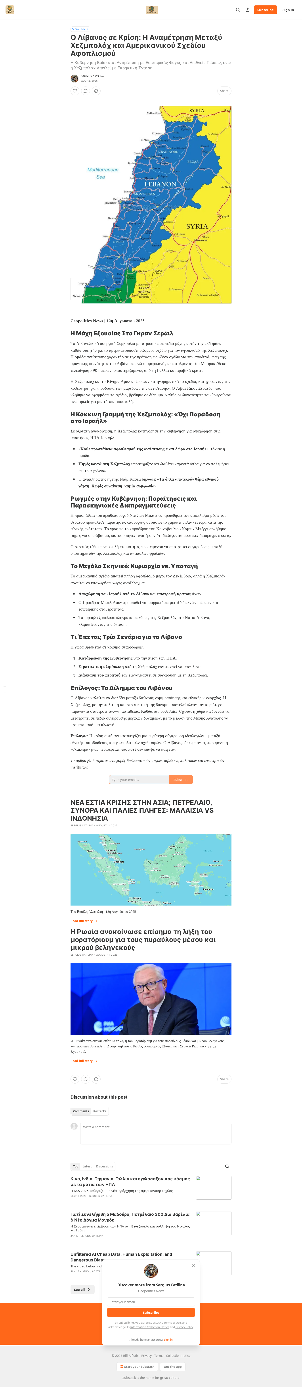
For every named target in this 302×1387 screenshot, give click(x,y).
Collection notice (178, 1355)
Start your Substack (139, 1366)
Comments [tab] (81, 1111)
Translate (80, 29)
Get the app (173, 1366)
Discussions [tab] (104, 1166)
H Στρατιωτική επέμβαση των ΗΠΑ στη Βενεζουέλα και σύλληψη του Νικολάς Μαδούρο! (130, 1228)
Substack (129, 1378)
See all (79, 1289)
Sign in (288, 10)
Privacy (146, 1355)
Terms (158, 1355)
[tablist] (90, 1111)
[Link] (64, 333)
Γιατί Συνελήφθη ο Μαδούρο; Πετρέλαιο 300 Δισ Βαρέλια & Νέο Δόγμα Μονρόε (130, 1217)
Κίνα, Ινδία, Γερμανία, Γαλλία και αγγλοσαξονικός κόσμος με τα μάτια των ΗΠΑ (130, 1181)
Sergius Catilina (92, 76)
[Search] (237, 9)
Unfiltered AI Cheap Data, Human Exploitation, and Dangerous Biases (121, 1257)
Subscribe (265, 10)
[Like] (75, 90)
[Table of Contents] (5, 693)
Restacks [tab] (99, 1111)
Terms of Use (172, 1323)
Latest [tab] (87, 1166)
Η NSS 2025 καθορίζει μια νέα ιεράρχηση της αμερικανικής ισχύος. (122, 1190)
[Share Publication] (247, 9)
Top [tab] (75, 1166)
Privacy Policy (184, 1327)
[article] (151, 1190)
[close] (193, 1265)
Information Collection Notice (149, 1327)
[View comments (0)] (85, 90)
